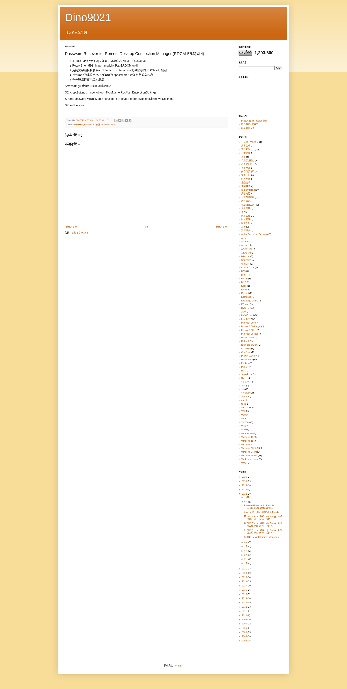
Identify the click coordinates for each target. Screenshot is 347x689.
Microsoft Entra (248, 323)
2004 (244, 636)
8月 (246, 542)
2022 (244, 494)
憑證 (243, 227)
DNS (243, 282)
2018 (244, 581)
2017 (244, 585)
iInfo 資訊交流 (248, 128)
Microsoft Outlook (249, 334)
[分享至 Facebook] (126, 120)
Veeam (244, 415)
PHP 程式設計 (248, 356)
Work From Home (249, 459)
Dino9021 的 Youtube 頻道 (254, 121)
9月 (246, 502)
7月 (246, 546)
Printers (245, 363)
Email (244, 289)
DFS (243, 271)
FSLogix (245, 304)
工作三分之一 (247, 149)
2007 (244, 623)
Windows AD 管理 (92, 125)
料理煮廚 (245, 179)
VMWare (245, 422)
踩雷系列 (245, 223)
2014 (244, 598)
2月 (246, 559)
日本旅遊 (245, 153)
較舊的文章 (221, 227)
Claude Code (247, 267)
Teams (244, 396)
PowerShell (78, 125)
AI (242, 238)
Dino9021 (88, 17)
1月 (246, 563)
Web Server (247, 433)
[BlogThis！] (119, 120)
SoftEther (245, 381)
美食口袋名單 (247, 171)
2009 (244, 619)
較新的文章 (71, 227)
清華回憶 (245, 186)
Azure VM (246, 253)
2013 (244, 602)
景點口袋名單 (247, 197)
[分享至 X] (123, 120)
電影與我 (245, 208)
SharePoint (246, 374)
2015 (244, 594)
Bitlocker (245, 256)
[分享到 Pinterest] (130, 120)
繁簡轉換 (245, 230)
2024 (244, 485)
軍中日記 (245, 175)
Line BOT (245, 319)
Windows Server (108, 125)
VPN (243, 429)
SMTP (244, 378)
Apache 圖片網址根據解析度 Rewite (261, 512)
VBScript (245, 407)
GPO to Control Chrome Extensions (261, 537)
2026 (244, 477)
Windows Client (249, 452)
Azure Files (246, 249)
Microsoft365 (247, 337)
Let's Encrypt (247, 315)
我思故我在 (246, 164)
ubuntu (244, 400)
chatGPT (245, 264)
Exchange (246, 297)
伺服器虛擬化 (247, 160)
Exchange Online (249, 300)
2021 (244, 568)
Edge (244, 286)
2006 (244, 628)
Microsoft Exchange (251, 326)
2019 (244, 577)
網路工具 (245, 216)
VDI (243, 411)
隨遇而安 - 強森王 (249, 124)
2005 (244, 632)
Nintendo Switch (249, 345)
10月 (247, 497)
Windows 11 (247, 441)
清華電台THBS (248, 190)
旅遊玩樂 (245, 182)
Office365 (246, 348)
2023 (244, 489)
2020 (244, 573)
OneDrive (246, 352)
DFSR (244, 275)
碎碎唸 (244, 201)
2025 (244, 481)
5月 (246, 555)
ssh (243, 389)
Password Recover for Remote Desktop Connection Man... (259, 506)
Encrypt (245, 293)
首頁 (146, 227)
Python (244, 367)
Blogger (179, 665)
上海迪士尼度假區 (250, 142)
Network (245, 341)
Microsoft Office (248, 330)
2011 (244, 611)
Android (245, 241)
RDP (243, 370)
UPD (243, 404)
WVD (243, 463)
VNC (243, 426)
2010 (244, 615)
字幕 (243, 157)
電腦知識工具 (247, 205)
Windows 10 (247, 437)
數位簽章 (245, 219)
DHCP (244, 278)
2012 (244, 607)
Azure (244, 245)
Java (243, 312)
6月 (246, 551)
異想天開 (245, 193)
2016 (244, 590)
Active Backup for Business (254, 234)
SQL (243, 385)
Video (244, 418)
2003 (244, 640)
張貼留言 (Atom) (80, 232)
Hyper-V (245, 308)
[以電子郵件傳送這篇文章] (116, 120)
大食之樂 (245, 145)
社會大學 (245, 168)
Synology (245, 393)
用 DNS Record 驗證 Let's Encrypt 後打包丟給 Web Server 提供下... (263, 517)
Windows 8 (246, 444)
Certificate (246, 260)
